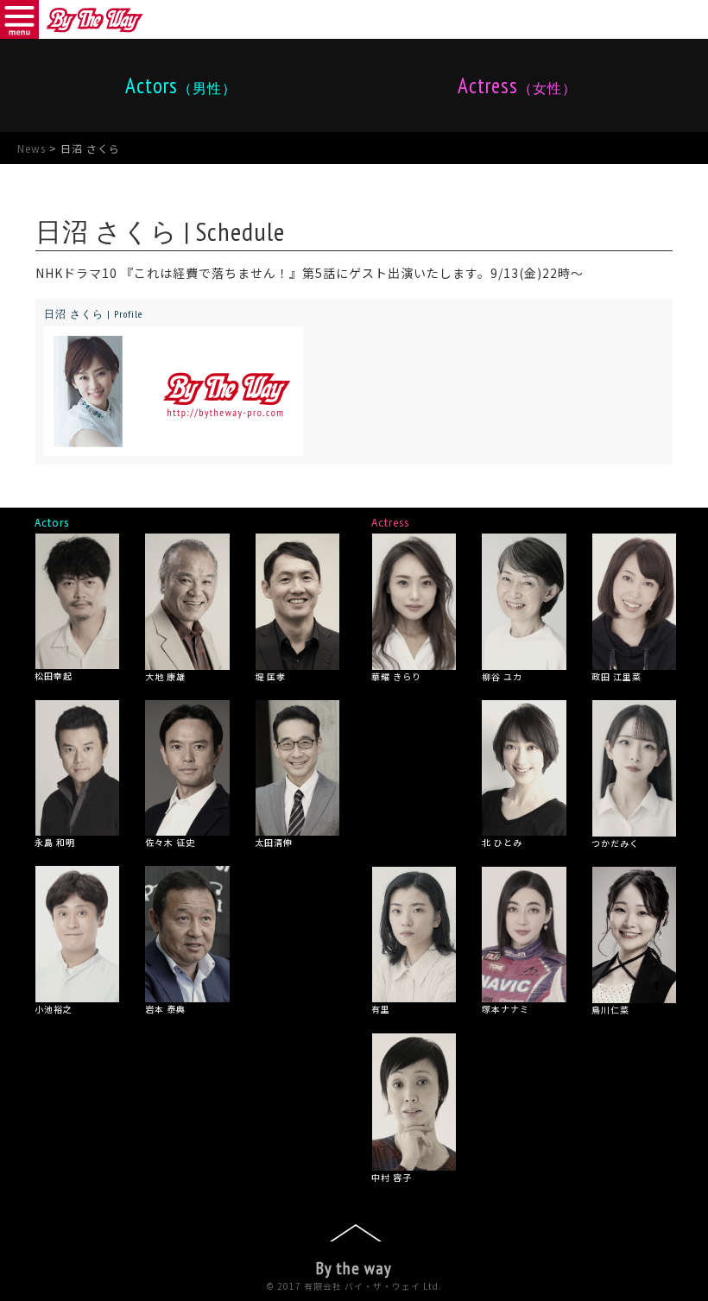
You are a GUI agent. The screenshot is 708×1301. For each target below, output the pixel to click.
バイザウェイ (95, 19)
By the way (354, 1268)
